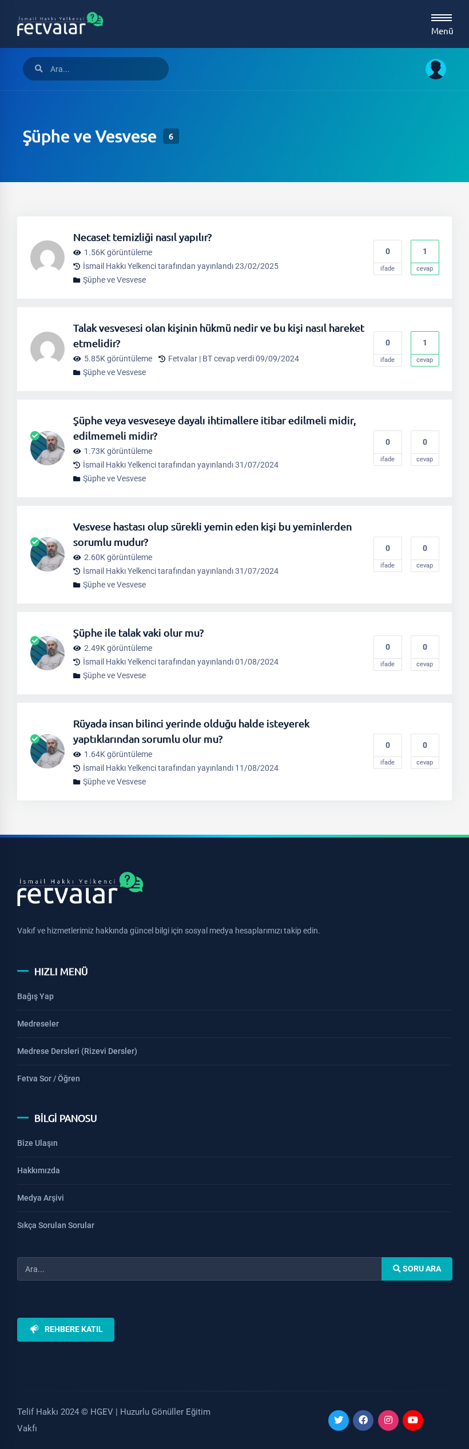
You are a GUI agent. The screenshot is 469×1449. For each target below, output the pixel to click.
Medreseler (38, 1023)
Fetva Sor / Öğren (48, 1078)
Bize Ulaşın (37, 1143)
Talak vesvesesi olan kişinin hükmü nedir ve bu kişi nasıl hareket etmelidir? (218, 335)
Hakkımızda (38, 1170)
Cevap (424, 259)
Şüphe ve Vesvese (114, 279)
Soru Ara (420, 1269)
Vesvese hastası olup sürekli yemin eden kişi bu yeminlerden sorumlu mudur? (212, 534)
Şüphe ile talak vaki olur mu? (138, 632)
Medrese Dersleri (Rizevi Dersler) (77, 1051)
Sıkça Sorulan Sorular (55, 1225)
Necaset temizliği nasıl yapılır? (142, 237)
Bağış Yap (35, 996)
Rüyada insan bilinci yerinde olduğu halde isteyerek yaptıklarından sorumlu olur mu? (191, 730)
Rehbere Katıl (74, 1329)
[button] (431, 69)
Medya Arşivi (40, 1197)
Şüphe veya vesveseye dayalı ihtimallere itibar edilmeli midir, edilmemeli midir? (214, 427)
